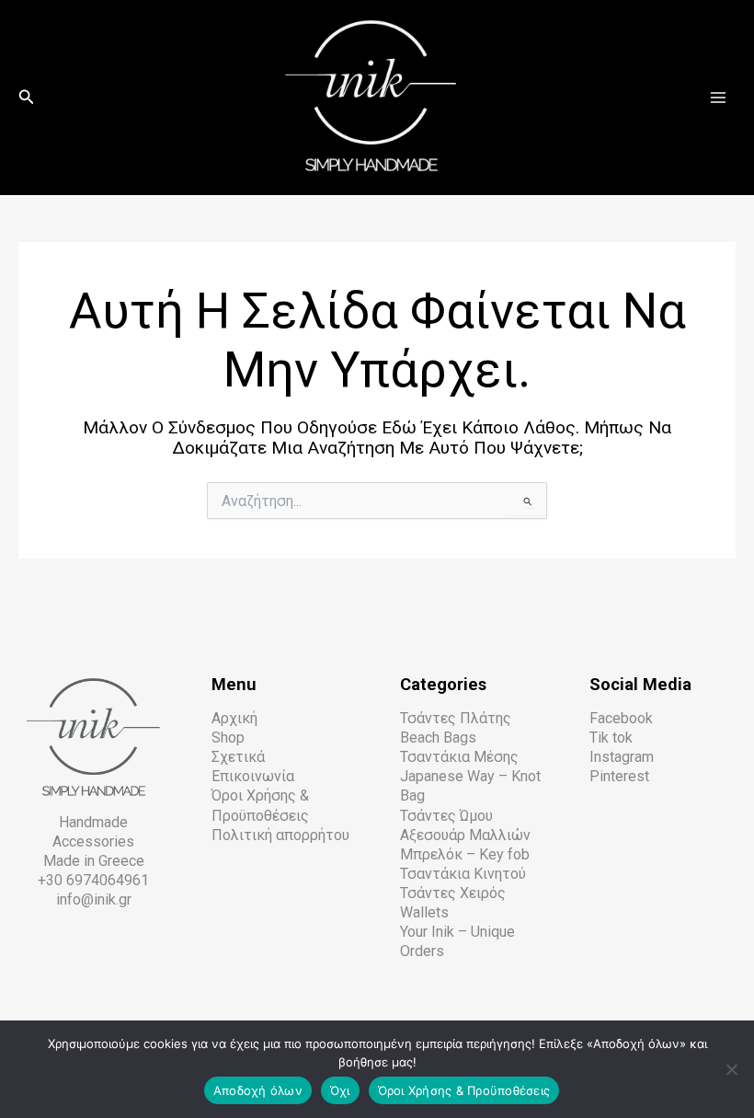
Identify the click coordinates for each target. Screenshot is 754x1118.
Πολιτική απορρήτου (280, 835)
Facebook (621, 718)
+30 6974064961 (93, 880)
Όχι (340, 1090)
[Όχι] (731, 1069)
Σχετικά (238, 757)
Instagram (621, 757)
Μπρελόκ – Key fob (465, 854)
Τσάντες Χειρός (453, 893)
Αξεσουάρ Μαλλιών (465, 835)
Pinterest (619, 776)
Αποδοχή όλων (258, 1090)
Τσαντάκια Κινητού (463, 873)
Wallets (424, 912)
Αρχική (234, 718)
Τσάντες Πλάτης (455, 718)
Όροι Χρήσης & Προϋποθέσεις (464, 1090)
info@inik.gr (93, 899)
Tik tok (611, 737)
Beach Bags (438, 737)
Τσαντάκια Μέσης (459, 757)
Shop (228, 737)
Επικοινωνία (252, 776)
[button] (26, 97)
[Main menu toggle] (718, 97)
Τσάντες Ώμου (446, 815)
